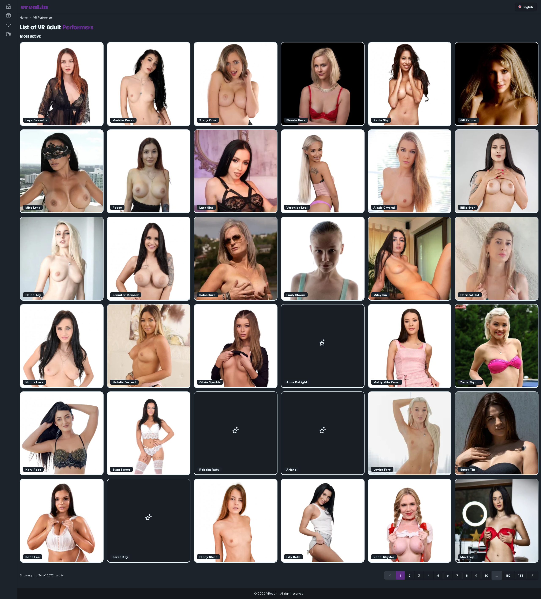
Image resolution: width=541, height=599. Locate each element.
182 (508, 575)
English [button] (528, 7)
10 (486, 575)
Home (24, 17)
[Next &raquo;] (532, 575)
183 (520, 575)
